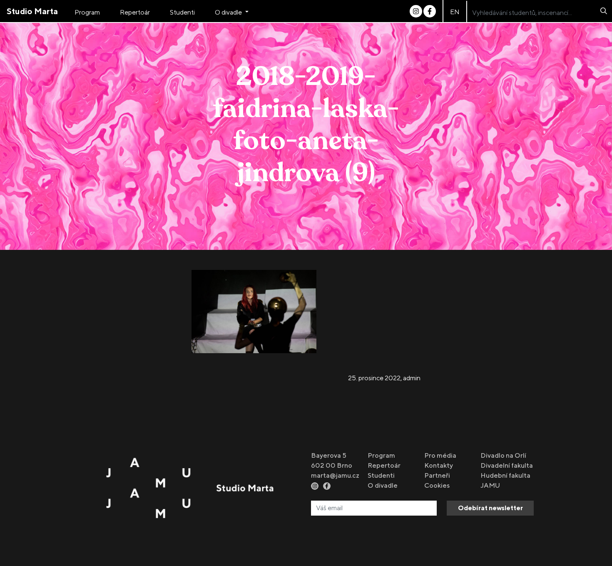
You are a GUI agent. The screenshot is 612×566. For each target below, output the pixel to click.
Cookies (437, 485)
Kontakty (438, 465)
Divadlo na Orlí (503, 455)
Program (87, 12)
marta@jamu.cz (335, 475)
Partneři (437, 475)
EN (455, 12)
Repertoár (135, 12)
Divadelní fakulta (506, 465)
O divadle (229, 12)
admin (411, 378)
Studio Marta (32, 11)
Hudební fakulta (505, 475)
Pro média (440, 455)
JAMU (490, 485)
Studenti (182, 12)
